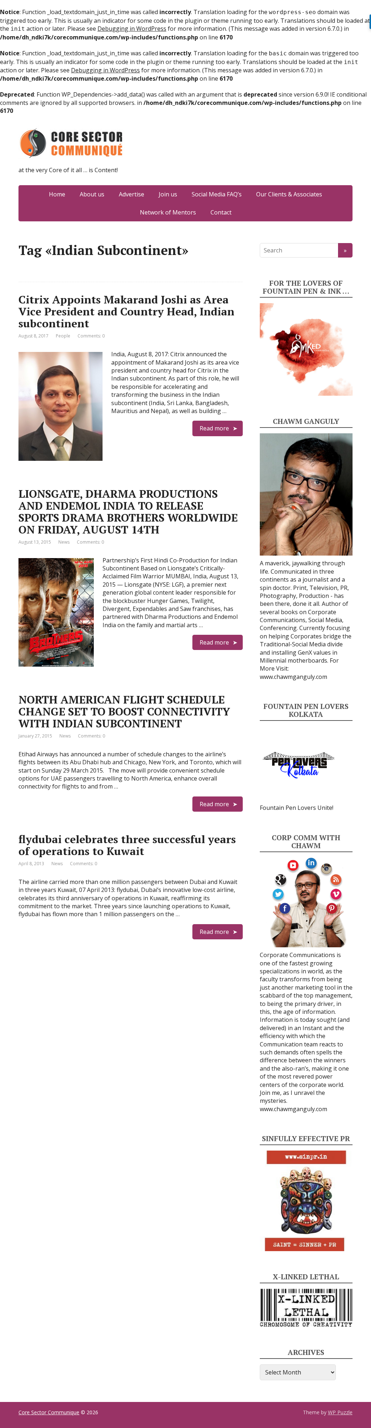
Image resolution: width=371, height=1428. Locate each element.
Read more (214, 428)
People (63, 336)
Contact (221, 212)
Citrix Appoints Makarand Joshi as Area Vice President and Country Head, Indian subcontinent (126, 311)
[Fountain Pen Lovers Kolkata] (298, 764)
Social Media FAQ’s (217, 194)
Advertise (131, 194)
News (64, 542)
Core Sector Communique (48, 1412)
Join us (168, 194)
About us (92, 194)
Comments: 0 (91, 336)
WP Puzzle (340, 1412)
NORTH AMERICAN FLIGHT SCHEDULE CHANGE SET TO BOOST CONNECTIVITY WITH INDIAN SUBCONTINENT (124, 711)
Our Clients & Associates (289, 194)
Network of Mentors (168, 212)
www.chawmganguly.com (293, 677)
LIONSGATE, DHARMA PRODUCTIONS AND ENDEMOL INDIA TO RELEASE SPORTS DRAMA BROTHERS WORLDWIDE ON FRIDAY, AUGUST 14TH (128, 511)
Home (57, 194)
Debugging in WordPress (131, 29)
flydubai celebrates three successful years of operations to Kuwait (127, 845)
